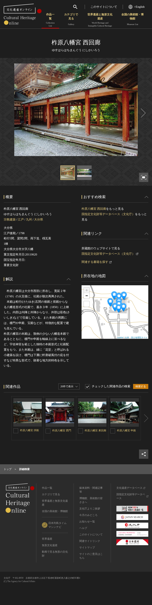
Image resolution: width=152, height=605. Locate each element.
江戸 (21, 219)
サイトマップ (87, 547)
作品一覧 (50, 20)
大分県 (38, 219)
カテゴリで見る (71, 19)
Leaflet (120, 337)
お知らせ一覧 (87, 521)
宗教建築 (10, 219)
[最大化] (86, 304)
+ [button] (86, 290)
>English (139, 6)
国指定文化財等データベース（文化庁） (108, 214)
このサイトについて (103, 6)
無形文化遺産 (49, 545)
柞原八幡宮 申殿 (126, 430)
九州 (29, 219)
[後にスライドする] (142, 113)
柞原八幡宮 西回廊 (94, 208)
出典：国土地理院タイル (136, 337)
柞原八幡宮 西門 (61, 430)
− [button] (86, 295)
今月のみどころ (88, 515)
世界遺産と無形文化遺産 (100, 20)
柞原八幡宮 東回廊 (95, 430)
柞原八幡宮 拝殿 (29, 430)
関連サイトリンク (89, 541)
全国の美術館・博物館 (132, 19)
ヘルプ (83, 528)
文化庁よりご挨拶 (89, 508)
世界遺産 (47, 538)
